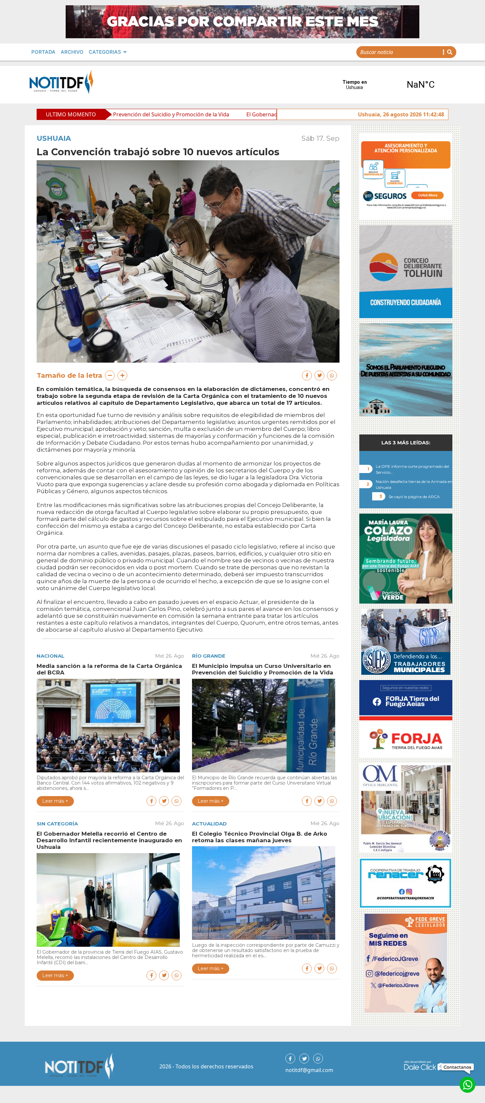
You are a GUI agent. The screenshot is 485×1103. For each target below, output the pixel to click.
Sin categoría (57, 823)
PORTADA (43, 52)
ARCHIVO (72, 52)
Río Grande (208, 656)
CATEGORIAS (105, 52)
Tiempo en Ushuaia (387, 85)
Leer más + (55, 801)
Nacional (50, 656)
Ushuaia (54, 138)
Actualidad (209, 823)
